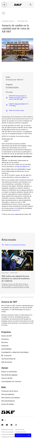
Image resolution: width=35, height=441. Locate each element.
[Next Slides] (29, 275)
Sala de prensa (6, 362)
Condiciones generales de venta (10, 434)
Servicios (4, 342)
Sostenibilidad (6, 349)
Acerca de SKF (6, 336)
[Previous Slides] (6, 275)
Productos (5, 339)
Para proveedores (7, 394)
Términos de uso (19, 429)
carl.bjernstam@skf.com (22, 166)
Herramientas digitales (9, 375)
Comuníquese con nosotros (11, 381)
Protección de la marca (9, 391)
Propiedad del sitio (21, 432)
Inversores (7, 355)
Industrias (4, 346)
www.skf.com (16, 210)
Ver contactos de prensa (12, 87)
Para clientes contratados (10, 397)
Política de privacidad (7, 432)
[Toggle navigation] (4, 4)
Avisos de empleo (7, 404)
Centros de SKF (7, 378)
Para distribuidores (8, 401)
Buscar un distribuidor (9, 372)
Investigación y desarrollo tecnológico (15, 352)
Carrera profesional (8, 359)
